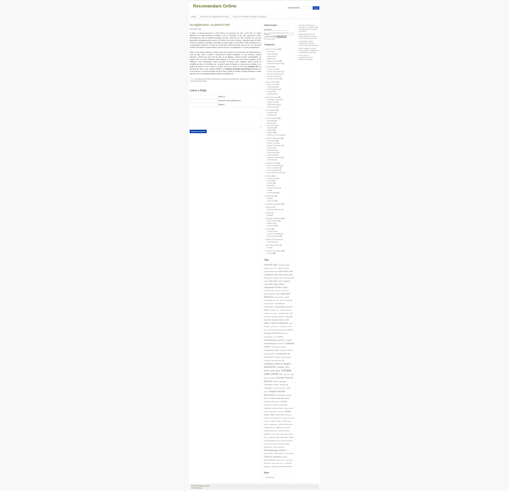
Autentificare (270, 477)
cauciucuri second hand (230, 79)
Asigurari (270, 56)
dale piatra (272, 378)
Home (193, 17)
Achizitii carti (270, 264)
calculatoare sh (274, 310)
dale (281, 374)
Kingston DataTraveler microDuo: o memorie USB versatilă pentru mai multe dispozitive (308, 28)
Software (270, 115)
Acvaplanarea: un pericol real (210, 24)
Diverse (268, 176)
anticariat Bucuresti (271, 271)
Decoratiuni (271, 125)
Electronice (271, 150)
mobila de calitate (275, 421)
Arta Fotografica (273, 89)
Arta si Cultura (271, 82)
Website (221, 105)
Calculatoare (270, 110)
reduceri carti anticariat (278, 437)
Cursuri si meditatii (274, 234)
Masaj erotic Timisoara (283, 415)
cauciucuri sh (244, 79)
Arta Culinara (272, 84)
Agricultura (271, 54)
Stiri (268, 248)
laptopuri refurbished (280, 405)
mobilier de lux (269, 428)
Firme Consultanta (273, 165)
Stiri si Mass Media (272, 245)
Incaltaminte (271, 155)
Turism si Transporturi (273, 251)
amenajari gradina (284, 265)
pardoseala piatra (284, 431)
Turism (269, 253)
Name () (221, 97)
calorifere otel (283, 313)
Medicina (270, 223)
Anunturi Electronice (274, 72)
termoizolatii (268, 453)
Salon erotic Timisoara (285, 441)
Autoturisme (271, 102)
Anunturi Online (272, 76)
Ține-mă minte (271, 37)
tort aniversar (289, 453)
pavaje (267, 434)
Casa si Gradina (271, 118)
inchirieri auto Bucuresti (279, 398)
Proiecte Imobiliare (274, 209)
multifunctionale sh (271, 431)
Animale (270, 123)
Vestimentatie (272, 193)
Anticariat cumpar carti (273, 278)
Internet (268, 213)
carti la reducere (279, 323)
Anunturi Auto (272, 69)
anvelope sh (216, 79)
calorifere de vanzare (271, 313)
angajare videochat (270, 268)
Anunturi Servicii (273, 79)
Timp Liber (271, 201)
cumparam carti (271, 350)
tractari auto (280, 460)
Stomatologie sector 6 (275, 450)
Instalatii (270, 130)
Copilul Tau (271, 178)
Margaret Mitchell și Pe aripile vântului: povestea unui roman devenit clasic (308, 36)
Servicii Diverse (272, 236)
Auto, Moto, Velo (195, 29)
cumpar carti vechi (277, 372)
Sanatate (270, 226)
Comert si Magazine (273, 138)
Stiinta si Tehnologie (273, 239)
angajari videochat (283, 268)
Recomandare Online (214, 5)
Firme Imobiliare (273, 170)
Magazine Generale (274, 157)
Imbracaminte (272, 153)
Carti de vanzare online (274, 320)
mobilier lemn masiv (283, 428)
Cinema (270, 92)
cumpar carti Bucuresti (283, 357)
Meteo (269, 185)
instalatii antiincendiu (271, 402)
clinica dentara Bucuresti (277, 330)
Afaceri (269, 52)
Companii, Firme (272, 163)
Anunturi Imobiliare (274, 74)
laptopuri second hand (273, 408)
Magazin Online (273, 61)
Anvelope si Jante (273, 100)
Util (268, 190)
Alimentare (271, 141)
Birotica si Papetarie (274, 145)
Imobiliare (269, 207)
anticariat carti (286, 274)
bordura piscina (279, 297)
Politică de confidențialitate (214, 17)
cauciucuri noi (274, 326)
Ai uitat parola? (270, 39)
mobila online (273, 424)
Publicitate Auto (272, 104)
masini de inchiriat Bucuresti (273, 418)
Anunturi (269, 67)
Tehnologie (271, 242)
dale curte (287, 374)
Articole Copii (272, 143)
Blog (269, 215)
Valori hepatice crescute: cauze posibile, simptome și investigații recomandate (309, 50)
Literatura (270, 94)
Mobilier (270, 133)
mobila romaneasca (285, 424)
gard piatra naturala (279, 388)
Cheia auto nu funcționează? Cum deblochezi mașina (306, 57)
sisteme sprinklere (279, 447)
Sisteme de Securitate (275, 135)
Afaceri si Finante (272, 49)
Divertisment (270, 196)
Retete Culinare (273, 188)
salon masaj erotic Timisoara (274, 444)
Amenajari (271, 121)
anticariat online (276, 284)
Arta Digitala (271, 87)
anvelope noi (268, 291)
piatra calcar (280, 434)
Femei (269, 181)
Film (268, 198)
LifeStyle (270, 183)
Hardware (270, 113)
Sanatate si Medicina (273, 219)
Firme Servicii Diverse (275, 173)
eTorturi (276, 385)
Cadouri (270, 148)
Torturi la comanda (272, 456)
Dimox (200, 488)
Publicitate (271, 160)
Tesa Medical (278, 453)
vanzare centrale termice (282, 466)
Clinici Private (272, 221)
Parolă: (266, 34)
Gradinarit (270, 128)
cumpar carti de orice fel (274, 360)
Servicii (268, 229)
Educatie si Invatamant (274, 204)
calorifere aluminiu (285, 310)
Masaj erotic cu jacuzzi (276, 411)
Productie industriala (274, 63)
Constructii (271, 231)
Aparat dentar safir (272, 294)
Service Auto (271, 107)
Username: (268, 29)
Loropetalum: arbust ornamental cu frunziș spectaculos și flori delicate (308, 43)
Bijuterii (270, 59)
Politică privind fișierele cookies (249, 17)
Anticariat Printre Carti (275, 287)
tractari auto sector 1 (277, 463)
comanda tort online (278, 347)
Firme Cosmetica (273, 168)
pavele (273, 434)
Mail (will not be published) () (229, 101)
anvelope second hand (203, 79)
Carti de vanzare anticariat (281, 317)
